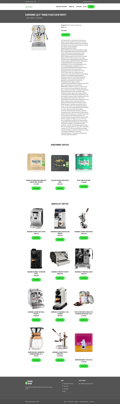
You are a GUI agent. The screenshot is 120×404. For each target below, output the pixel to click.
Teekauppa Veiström (61, 6)
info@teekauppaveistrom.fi (88, 1)
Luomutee (79, 6)
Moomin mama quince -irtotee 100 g (83, 360)
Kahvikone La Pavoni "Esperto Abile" (84, 231)
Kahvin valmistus (31, 18)
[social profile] (35, 2)
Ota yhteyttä (70, 401)
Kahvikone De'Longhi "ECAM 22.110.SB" (36, 231)
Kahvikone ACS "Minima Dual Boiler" (84, 272)
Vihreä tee (71, 6)
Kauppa (91, 6)
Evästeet (76, 401)
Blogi (84, 6)
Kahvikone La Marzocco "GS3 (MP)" (60, 272)
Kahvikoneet (39, 18)
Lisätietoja (66, 34)
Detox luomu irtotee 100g (83, 180)
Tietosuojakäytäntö (83, 401)
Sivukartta (91, 401)
